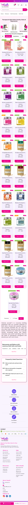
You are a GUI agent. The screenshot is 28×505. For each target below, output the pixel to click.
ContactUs (5, 491)
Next (21, 318)
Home (2, 13)
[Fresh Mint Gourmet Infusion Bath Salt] (7, 269)
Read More (14, 379)
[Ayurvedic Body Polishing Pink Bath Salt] (14, 294)
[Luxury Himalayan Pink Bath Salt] (20, 269)
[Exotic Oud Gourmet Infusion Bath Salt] (20, 244)
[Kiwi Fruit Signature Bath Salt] (20, 69)
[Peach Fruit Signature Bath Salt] (7, 194)
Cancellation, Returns (19, 459)
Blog (4, 488)
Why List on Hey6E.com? (18, 471)
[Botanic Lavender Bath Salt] (7, 94)
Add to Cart (6, 60)
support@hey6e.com (7, 486)
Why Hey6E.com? (19, 467)
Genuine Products (6, 460)
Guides (4, 489)
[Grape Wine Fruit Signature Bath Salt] (7, 69)
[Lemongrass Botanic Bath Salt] (7, 219)
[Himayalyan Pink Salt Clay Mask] (20, 44)
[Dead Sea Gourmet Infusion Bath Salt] (7, 244)
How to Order (19, 452)
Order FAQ (18, 455)
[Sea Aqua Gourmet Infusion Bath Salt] (7, 169)
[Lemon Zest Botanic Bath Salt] (20, 119)
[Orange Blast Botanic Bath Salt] (7, 144)
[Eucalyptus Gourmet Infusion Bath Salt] (20, 144)
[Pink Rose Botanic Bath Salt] (7, 119)
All (2, 36)
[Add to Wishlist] (12, 61)
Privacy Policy (5, 467)
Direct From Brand (6, 461)
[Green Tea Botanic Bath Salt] (20, 94)
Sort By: (17, 503)
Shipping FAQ (19, 453)
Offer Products (22, 503)
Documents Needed (20, 473)
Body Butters (16, 36)
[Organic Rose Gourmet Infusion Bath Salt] (20, 169)
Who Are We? (5, 452)
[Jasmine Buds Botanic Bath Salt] (20, 219)
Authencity (18, 469)
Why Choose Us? (6, 453)
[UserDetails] (22, 5)
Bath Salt (8, 36)
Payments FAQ (19, 457)
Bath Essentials (13, 13)
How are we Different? (5, 458)
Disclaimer (5, 471)
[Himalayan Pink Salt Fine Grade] (7, 44)
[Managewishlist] (18, 5)
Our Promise (5, 455)
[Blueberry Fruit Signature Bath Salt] (20, 194)
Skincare (7, 13)
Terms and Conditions (5, 470)
